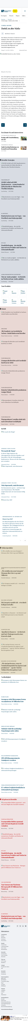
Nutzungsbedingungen (5, 1003)
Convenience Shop (5, 981)
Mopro (18, 16)
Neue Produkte (4, 955)
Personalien (3, 940)
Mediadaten (3, 994)
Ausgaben (3, 990)
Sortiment (3, 939)
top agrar (3, 984)
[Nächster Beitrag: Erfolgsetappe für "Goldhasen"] (25, 125)
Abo (2, 993)
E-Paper (3, 991)
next (25, 540)
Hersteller (3, 937)
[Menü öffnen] (25, 11)
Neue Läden (3, 947)
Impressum (3, 1000)
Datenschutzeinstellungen (7, 1009)
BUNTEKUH (3, 979)
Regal (2, 982)
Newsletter (3, 972)
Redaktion (3, 962)
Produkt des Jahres (5, 966)
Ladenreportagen (4, 946)
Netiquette (3, 1005)
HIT (2, 968)
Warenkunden (4, 949)
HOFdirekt (3, 985)
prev (20, 540)
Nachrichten (3, 944)
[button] (8, 34)
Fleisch (11, 16)
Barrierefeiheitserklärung (6, 1006)
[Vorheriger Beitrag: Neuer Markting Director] (3, 125)
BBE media (3, 978)
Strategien (4, 16)
